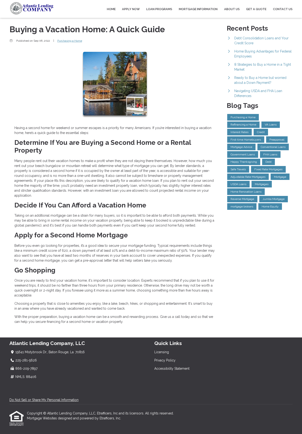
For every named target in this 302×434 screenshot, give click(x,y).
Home (111, 9)
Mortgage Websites (42, 418)
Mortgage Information (198, 9)
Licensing (161, 352)
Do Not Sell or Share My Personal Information (44, 400)
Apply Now (131, 9)
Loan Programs (159, 9)
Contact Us (283, 9)
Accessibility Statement (171, 368)
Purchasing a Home (69, 40)
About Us (232, 9)
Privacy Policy (165, 360)
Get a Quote (256, 9)
